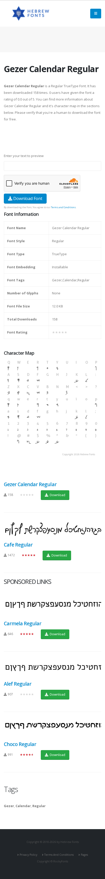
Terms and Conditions (63, 207)
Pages (84, 854)
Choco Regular (20, 744)
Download (57, 495)
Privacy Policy (28, 854)
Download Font (27, 198)
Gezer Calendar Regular (30, 484)
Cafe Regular (18, 544)
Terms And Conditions (59, 854)
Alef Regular (17, 683)
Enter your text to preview (24, 155)
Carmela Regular (22, 623)
